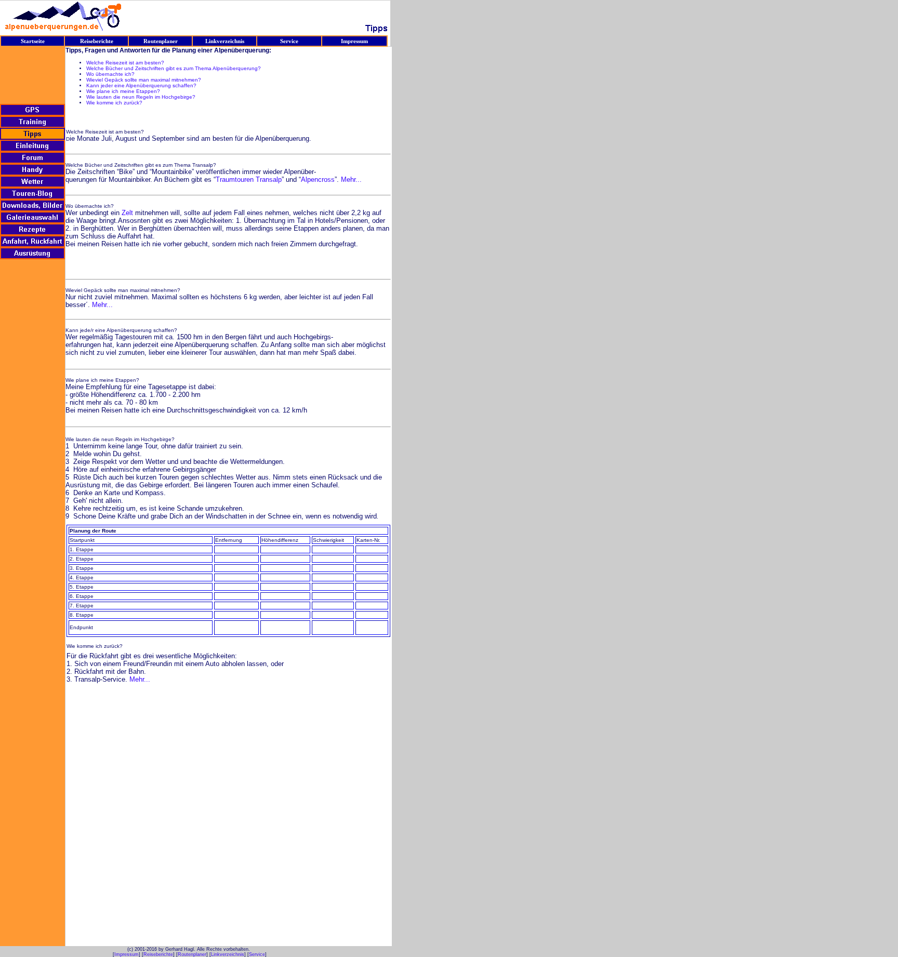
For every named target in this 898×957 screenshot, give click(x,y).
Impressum (126, 954)
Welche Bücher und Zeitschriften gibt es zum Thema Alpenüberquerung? (173, 68)
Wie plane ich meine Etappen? (123, 91)
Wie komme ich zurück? (114, 102)
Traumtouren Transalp (249, 179)
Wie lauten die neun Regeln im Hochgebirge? (140, 97)
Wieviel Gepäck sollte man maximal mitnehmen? (143, 80)
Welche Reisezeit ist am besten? (125, 62)
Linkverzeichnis (227, 954)
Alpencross (318, 179)
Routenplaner (192, 954)
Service (257, 954)
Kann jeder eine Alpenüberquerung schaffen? (141, 85)
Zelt (127, 213)
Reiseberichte (158, 954)
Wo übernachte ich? (110, 74)
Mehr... (351, 179)
